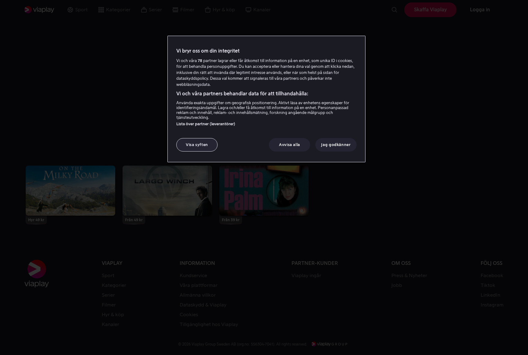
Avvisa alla (289, 145)
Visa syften (197, 145)
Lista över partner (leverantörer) (205, 124)
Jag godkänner (335, 145)
